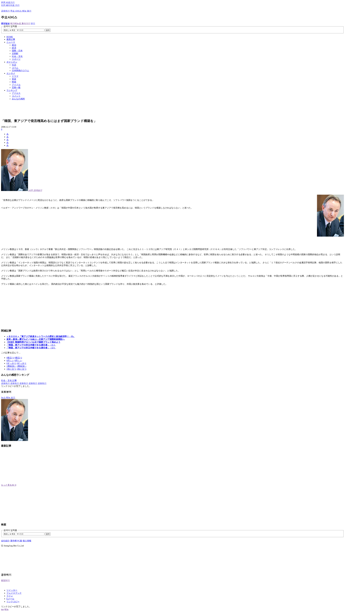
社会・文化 (17, 56)
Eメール (10, 599)
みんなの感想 (18, 99)
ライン (9, 596)
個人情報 (27, 541)
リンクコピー (12, 601)
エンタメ (10, 73)
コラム (15, 68)
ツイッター (11, 590)
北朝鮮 (15, 53)
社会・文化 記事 (9, 380)
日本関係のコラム (20, 70)
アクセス (16, 93)
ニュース (10, 42)
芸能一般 (16, 87)
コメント (16, 96)
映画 (14, 82)
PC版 (19, 541)
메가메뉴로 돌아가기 (20, 23)
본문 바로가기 (8, 2)
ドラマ (15, 76)
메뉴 (6, 609)
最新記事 (10, 39)
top (2, 609)
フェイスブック (14, 593)
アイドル (16, 84)
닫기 (33, 23)
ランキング (11, 90)
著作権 (13, 541)
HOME (9, 37)
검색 (47, 30)
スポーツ (16, 59)
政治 (14, 45)
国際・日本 (17, 51)
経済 (14, 48)
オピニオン (11, 62)
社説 (14, 65)
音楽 (14, 79)
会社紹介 (5, 541)
